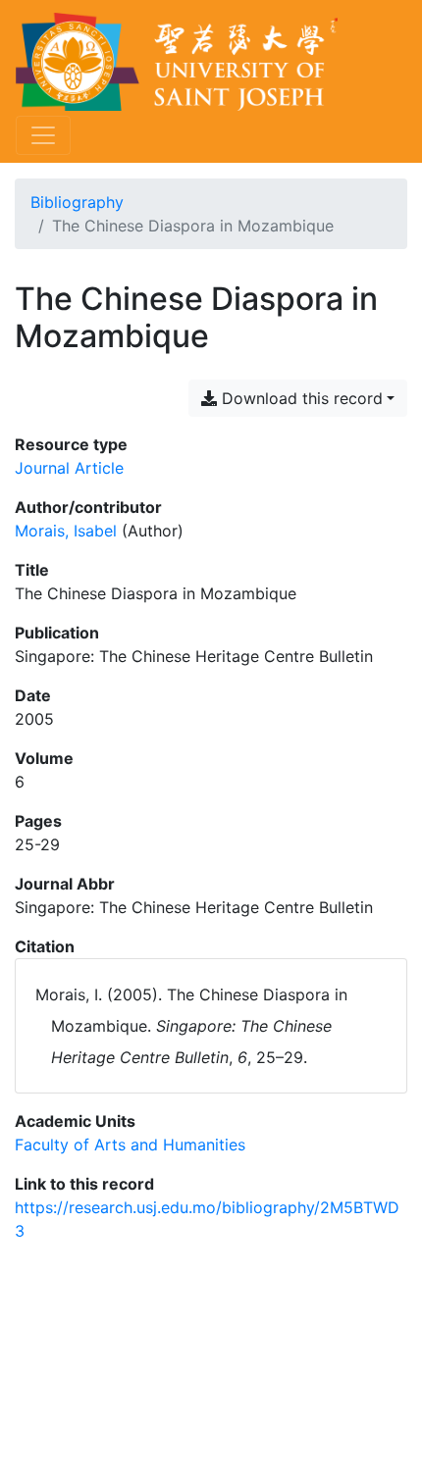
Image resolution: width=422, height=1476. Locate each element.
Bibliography (77, 202)
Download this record (300, 398)
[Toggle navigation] (43, 135)
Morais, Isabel (66, 530)
